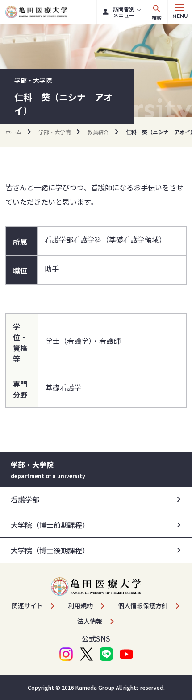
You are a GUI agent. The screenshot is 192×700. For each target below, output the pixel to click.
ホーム (13, 132)
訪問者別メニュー (123, 12)
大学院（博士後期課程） (50, 550)
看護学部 (25, 499)
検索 (157, 17)
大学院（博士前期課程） (50, 524)
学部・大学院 (54, 132)
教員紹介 (98, 132)
